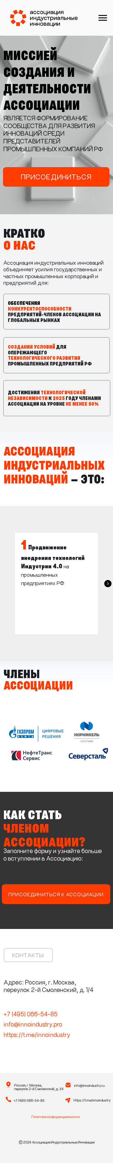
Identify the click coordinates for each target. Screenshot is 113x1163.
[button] (56, 177)
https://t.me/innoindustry (37, 1034)
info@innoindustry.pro (33, 1024)
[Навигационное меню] (103, 18)
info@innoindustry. (88, 1085)
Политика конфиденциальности (55, 1116)
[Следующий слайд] (107, 583)
